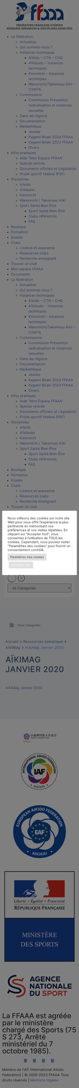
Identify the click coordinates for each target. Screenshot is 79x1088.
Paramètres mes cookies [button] (27, 557)
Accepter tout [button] (21, 565)
